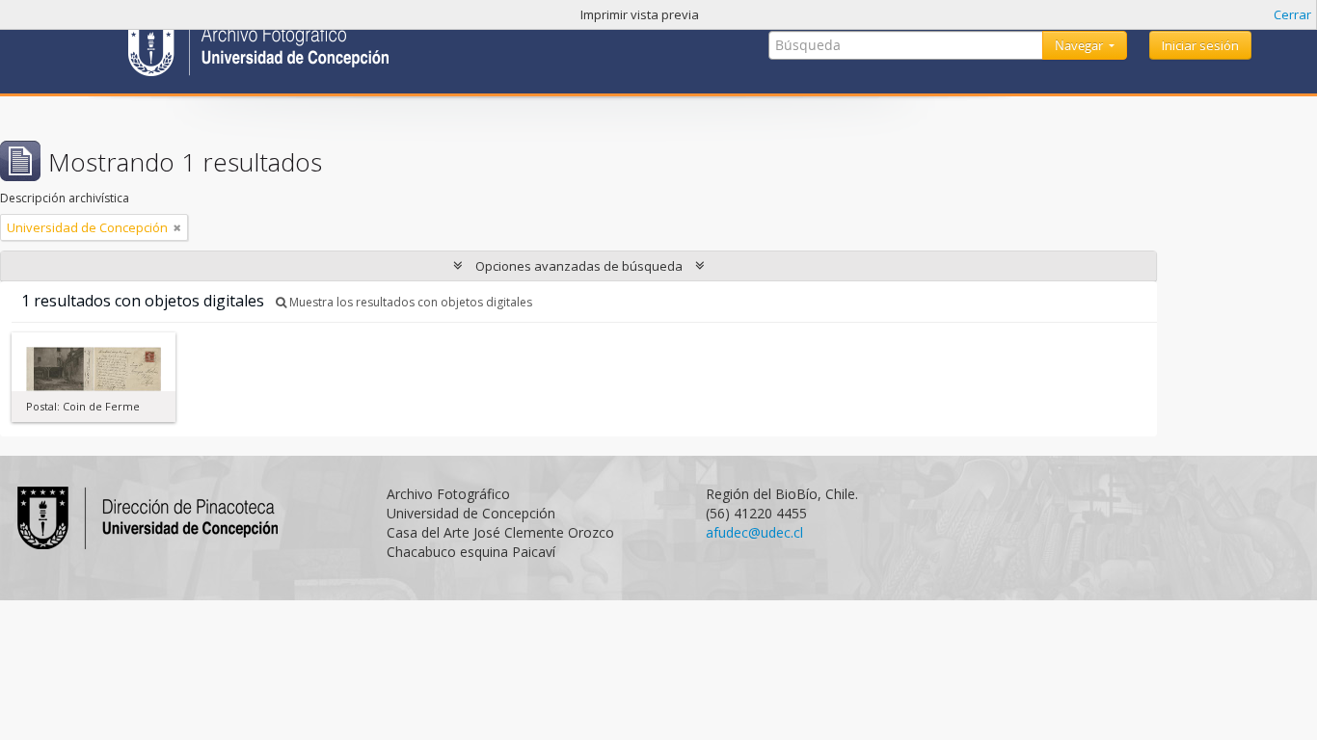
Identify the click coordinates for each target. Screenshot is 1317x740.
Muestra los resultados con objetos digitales (409, 302)
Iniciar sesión (1200, 45)
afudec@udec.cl (754, 532)
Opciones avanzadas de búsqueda (578, 266)
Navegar (1080, 45)
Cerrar (1292, 14)
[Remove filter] (177, 227)
